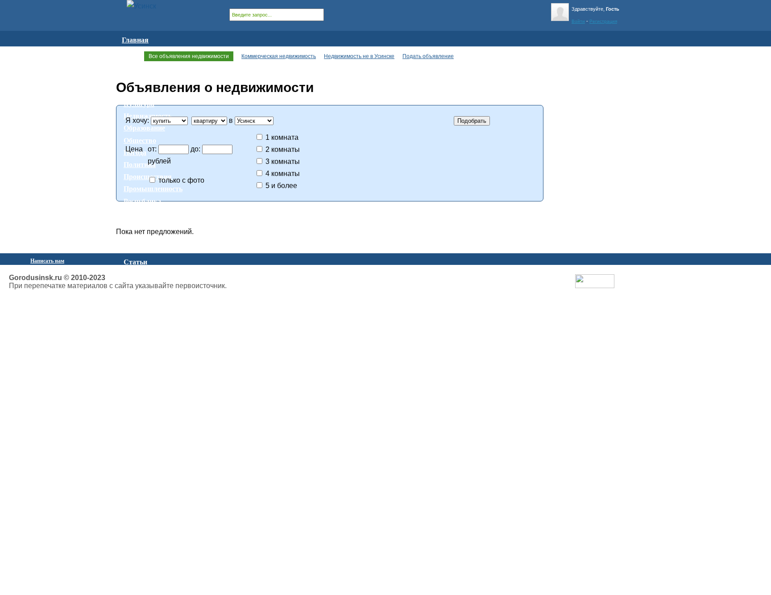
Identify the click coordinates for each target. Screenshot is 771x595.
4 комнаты (282, 173)
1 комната (281, 137)
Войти (578, 21)
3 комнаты (282, 161)
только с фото (181, 180)
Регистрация (603, 21)
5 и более (281, 185)
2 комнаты (282, 149)
